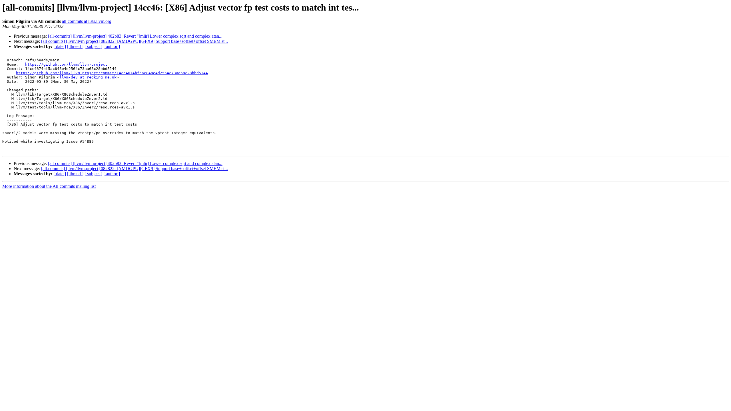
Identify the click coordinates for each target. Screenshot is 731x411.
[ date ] (59, 46)
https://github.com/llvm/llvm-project (66, 64)
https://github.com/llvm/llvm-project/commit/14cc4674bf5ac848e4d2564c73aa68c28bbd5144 (112, 73)
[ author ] (111, 46)
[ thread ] (75, 46)
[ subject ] (93, 46)
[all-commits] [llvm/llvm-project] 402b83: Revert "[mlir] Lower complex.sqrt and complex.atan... (135, 36)
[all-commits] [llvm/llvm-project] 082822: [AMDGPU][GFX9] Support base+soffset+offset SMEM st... (134, 41)
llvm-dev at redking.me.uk (88, 77)
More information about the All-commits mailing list (49, 186)
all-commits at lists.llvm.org (86, 21)
